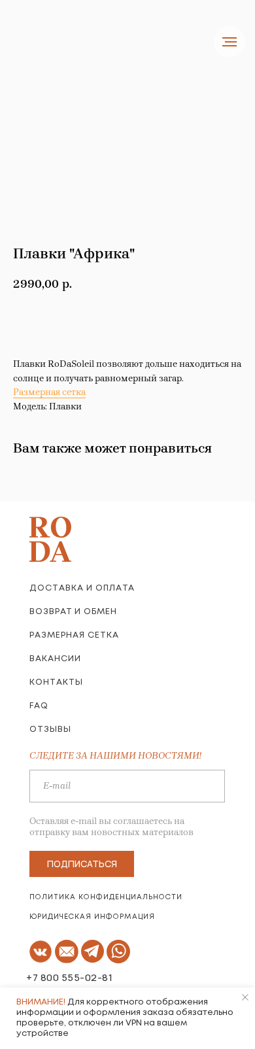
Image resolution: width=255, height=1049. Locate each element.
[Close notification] (245, 997)
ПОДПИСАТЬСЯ (82, 863)
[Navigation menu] (229, 41)
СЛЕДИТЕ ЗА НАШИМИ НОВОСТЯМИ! (115, 755)
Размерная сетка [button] (49, 392)
